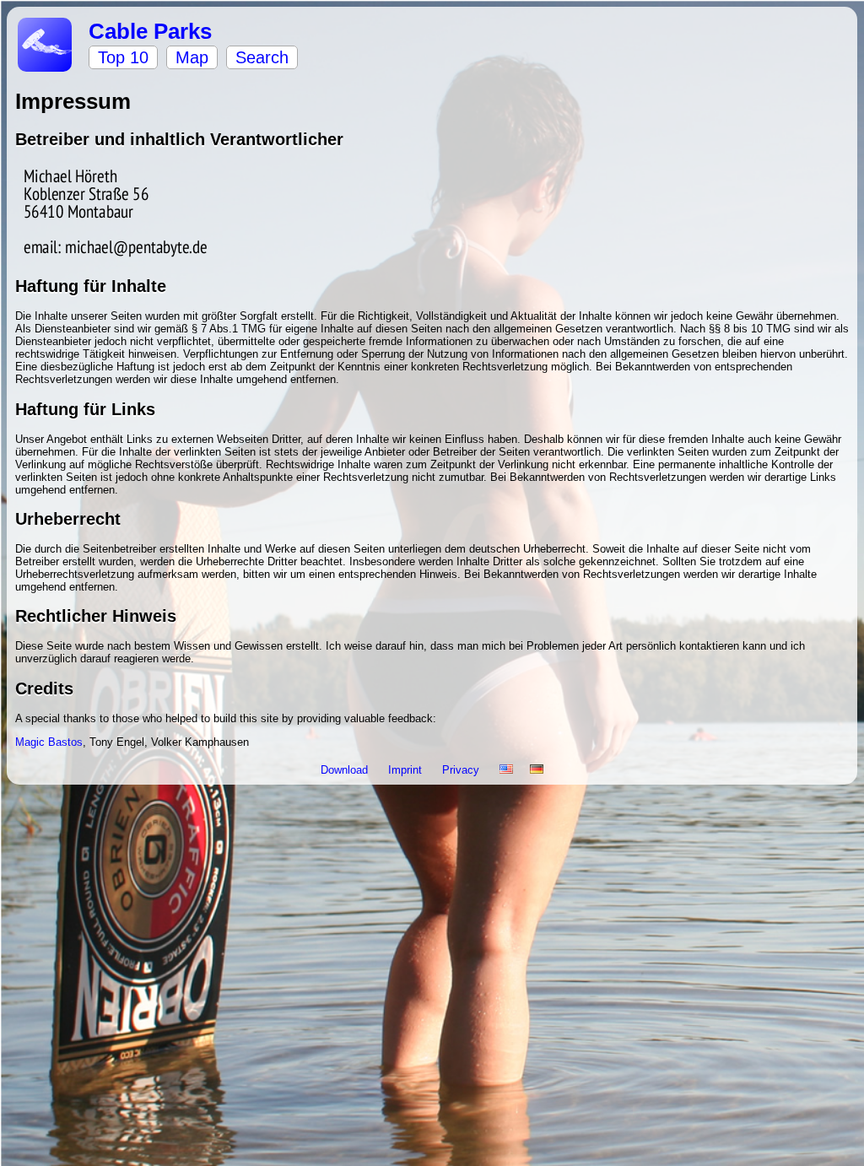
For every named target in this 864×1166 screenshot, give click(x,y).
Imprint (406, 770)
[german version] (536, 770)
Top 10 (123, 57)
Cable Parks (150, 31)
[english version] (506, 770)
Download (346, 770)
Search (262, 57)
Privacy (462, 770)
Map (192, 57)
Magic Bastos (49, 742)
